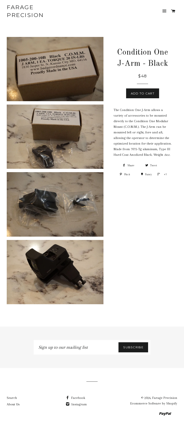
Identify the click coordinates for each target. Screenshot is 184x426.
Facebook (77, 398)
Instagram (78, 404)
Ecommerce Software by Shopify (153, 403)
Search (12, 398)
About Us (13, 404)
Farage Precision (25, 11)
